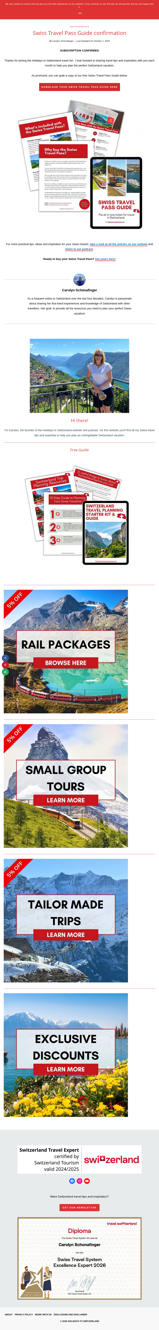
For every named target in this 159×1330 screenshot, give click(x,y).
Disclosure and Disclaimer (70, 1314)
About (9, 1314)
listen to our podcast (79, 249)
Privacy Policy (24, 1314)
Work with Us (43, 1314)
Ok (80, 13)
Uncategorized (79, 27)
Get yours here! (105, 259)
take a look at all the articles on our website (119, 244)
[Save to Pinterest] (5, 665)
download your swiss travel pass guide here (79, 87)
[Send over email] (5, 672)
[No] (155, 9)
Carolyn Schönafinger (62, 41)
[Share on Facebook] (5, 658)
